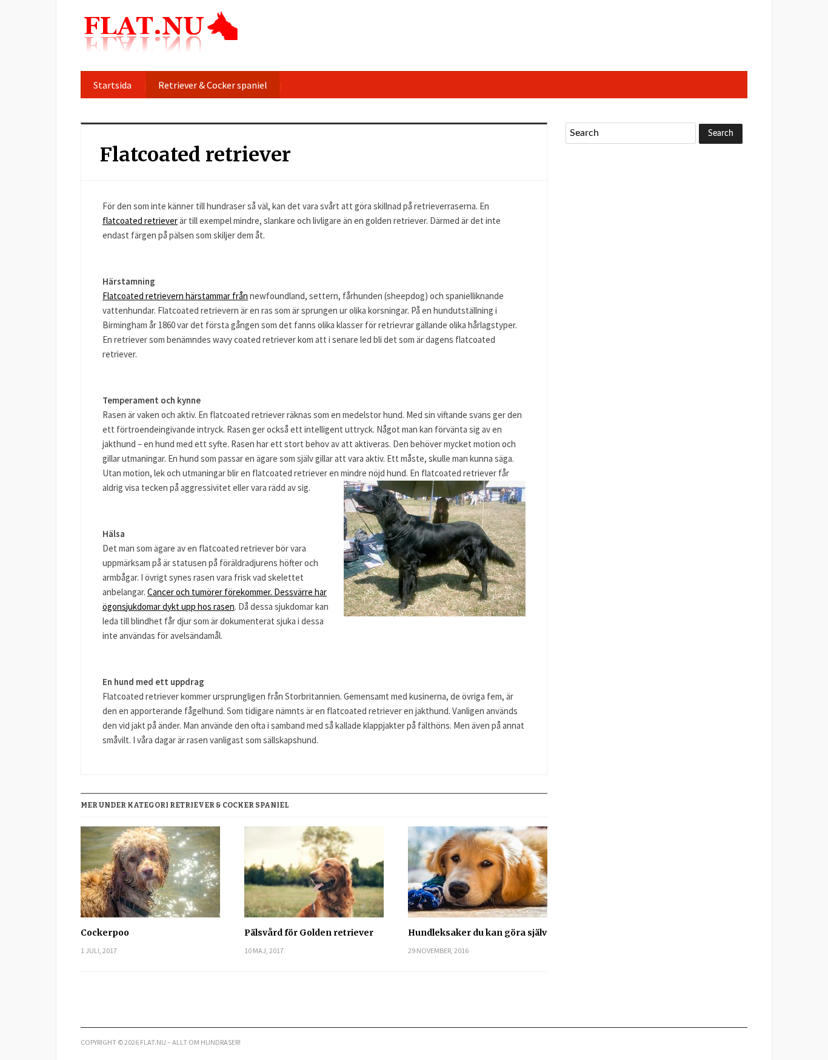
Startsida (112, 85)
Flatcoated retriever (195, 155)
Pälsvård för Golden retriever (308, 932)
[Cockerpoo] (150, 876)
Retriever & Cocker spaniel (212, 85)
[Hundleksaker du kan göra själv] (477, 876)
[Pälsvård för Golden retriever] (314, 876)
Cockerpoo (105, 932)
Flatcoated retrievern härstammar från (175, 296)
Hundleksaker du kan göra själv (477, 932)
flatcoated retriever (140, 220)
